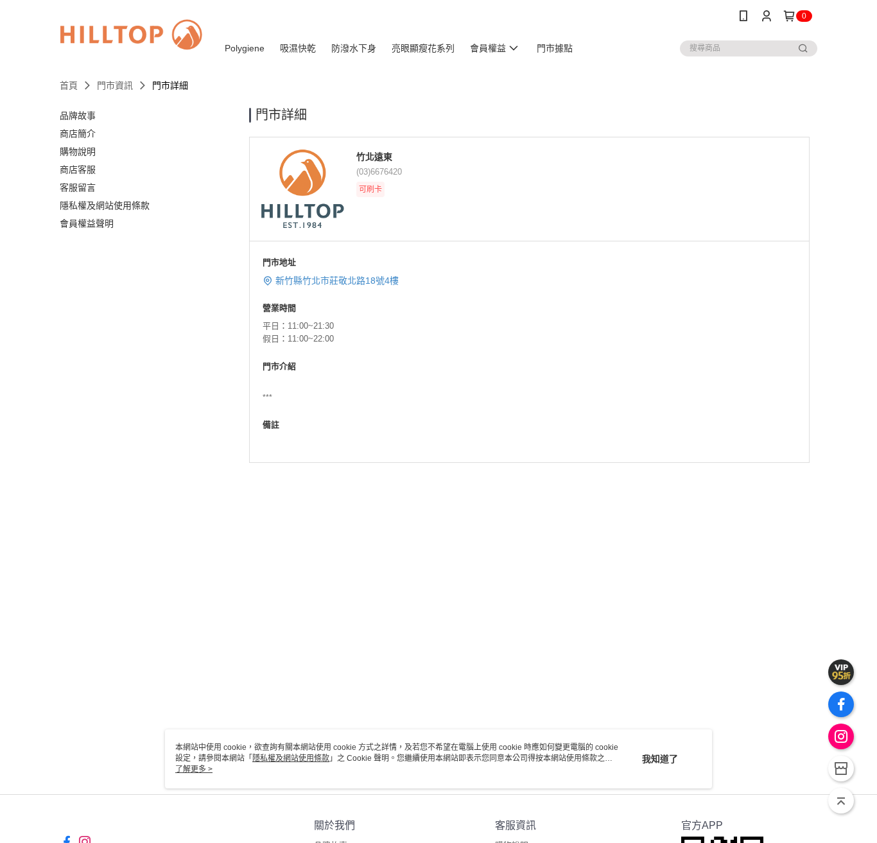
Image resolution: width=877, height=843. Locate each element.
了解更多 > (194, 769)
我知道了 (660, 759)
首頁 (69, 85)
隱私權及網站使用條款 (290, 758)
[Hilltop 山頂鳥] (131, 34)
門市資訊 (115, 85)
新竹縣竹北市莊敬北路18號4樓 (337, 280)
